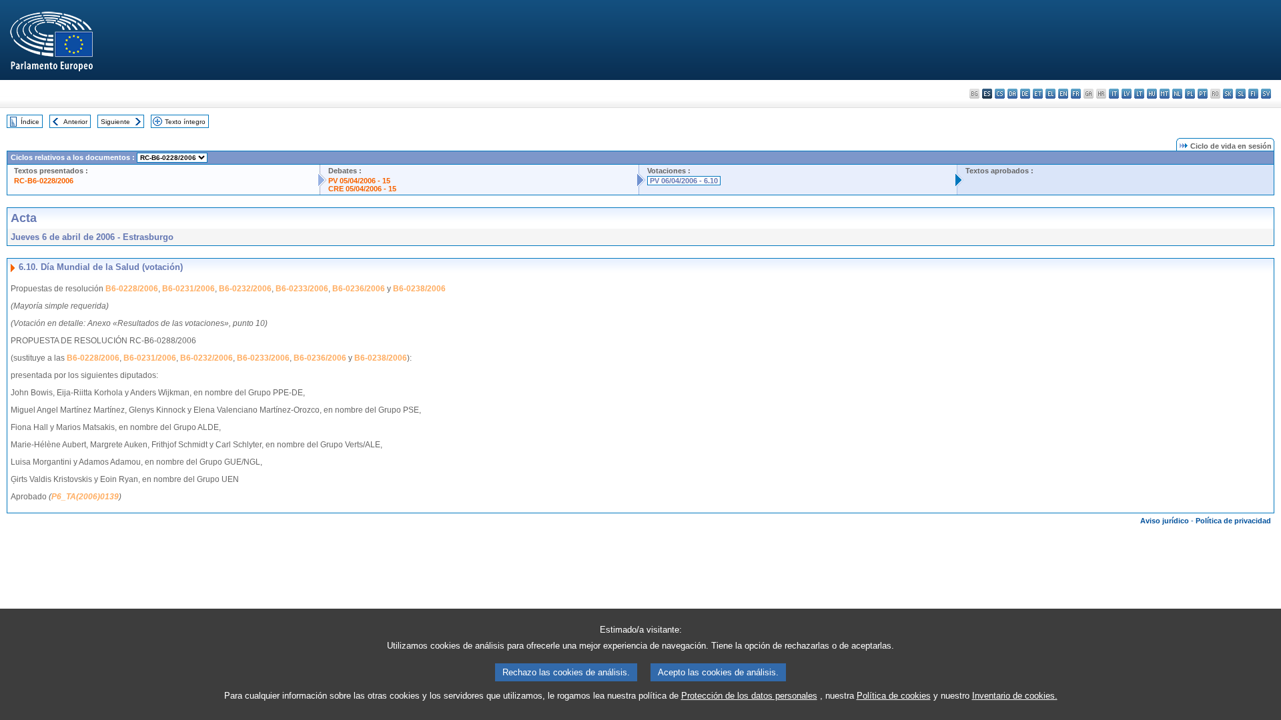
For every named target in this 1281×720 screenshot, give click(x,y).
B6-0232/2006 (245, 288)
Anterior (75, 121)
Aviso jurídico (1164, 521)
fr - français (1076, 94)
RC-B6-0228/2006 (43, 181)
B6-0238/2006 (419, 288)
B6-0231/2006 (188, 288)
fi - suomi (1253, 94)
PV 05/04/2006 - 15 (359, 181)
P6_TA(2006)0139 (85, 496)
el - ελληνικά (1050, 94)
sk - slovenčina (1228, 94)
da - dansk (1012, 94)
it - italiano (1114, 94)
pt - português (1203, 94)
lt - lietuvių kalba (1139, 94)
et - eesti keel (1038, 94)
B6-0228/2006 (131, 288)
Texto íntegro (185, 121)
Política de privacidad (1233, 521)
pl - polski (1190, 94)
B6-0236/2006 (358, 288)
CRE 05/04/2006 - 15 (362, 189)
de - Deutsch (1025, 94)
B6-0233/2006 (302, 288)
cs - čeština (1000, 94)
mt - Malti (1165, 94)
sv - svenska (1266, 94)
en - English (1063, 94)
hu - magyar (1152, 94)
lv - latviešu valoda (1127, 94)
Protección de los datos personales (749, 696)
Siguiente (115, 121)
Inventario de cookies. (1014, 696)
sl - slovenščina (1241, 94)
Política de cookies (894, 696)
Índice (30, 121)
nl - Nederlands (1177, 94)
